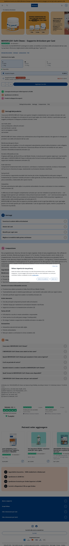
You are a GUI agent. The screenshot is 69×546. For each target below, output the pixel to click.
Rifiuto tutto (55, 266)
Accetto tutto (54, 279)
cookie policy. (35, 275)
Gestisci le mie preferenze (43, 279)
